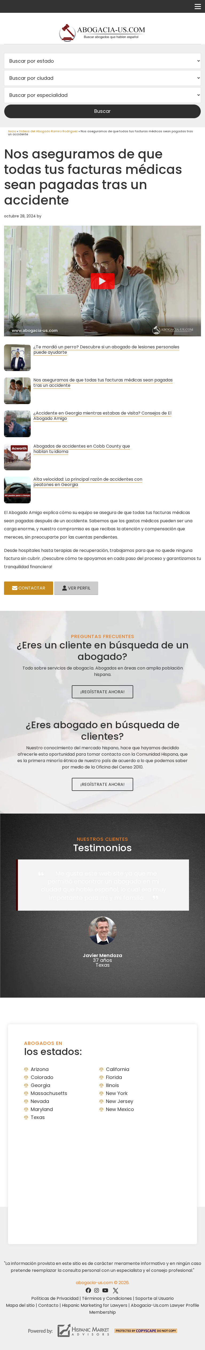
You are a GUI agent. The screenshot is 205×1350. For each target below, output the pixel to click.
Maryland (42, 1109)
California (117, 1069)
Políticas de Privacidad (54, 1298)
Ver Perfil (78, 588)
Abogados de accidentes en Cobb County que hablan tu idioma (81, 448)
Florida (114, 1077)
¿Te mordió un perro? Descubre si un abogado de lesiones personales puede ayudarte (106, 349)
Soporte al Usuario (154, 1298)
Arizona (40, 1069)
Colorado (42, 1077)
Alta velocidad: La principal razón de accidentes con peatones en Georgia (87, 481)
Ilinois (112, 1085)
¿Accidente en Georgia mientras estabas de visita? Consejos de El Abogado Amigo (102, 415)
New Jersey (119, 1101)
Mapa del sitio (20, 1305)
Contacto (48, 1305)
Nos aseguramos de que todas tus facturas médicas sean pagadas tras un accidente (103, 382)
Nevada (40, 1101)
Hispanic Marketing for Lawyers (94, 1305)
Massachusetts (49, 1093)
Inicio (12, 131)
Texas (38, 1117)
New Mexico (120, 1109)
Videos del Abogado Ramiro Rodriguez (48, 131)
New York (117, 1093)
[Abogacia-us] (102, 33)
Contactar (31, 588)
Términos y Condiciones (107, 1298)
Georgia (40, 1085)
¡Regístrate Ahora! (102, 692)
